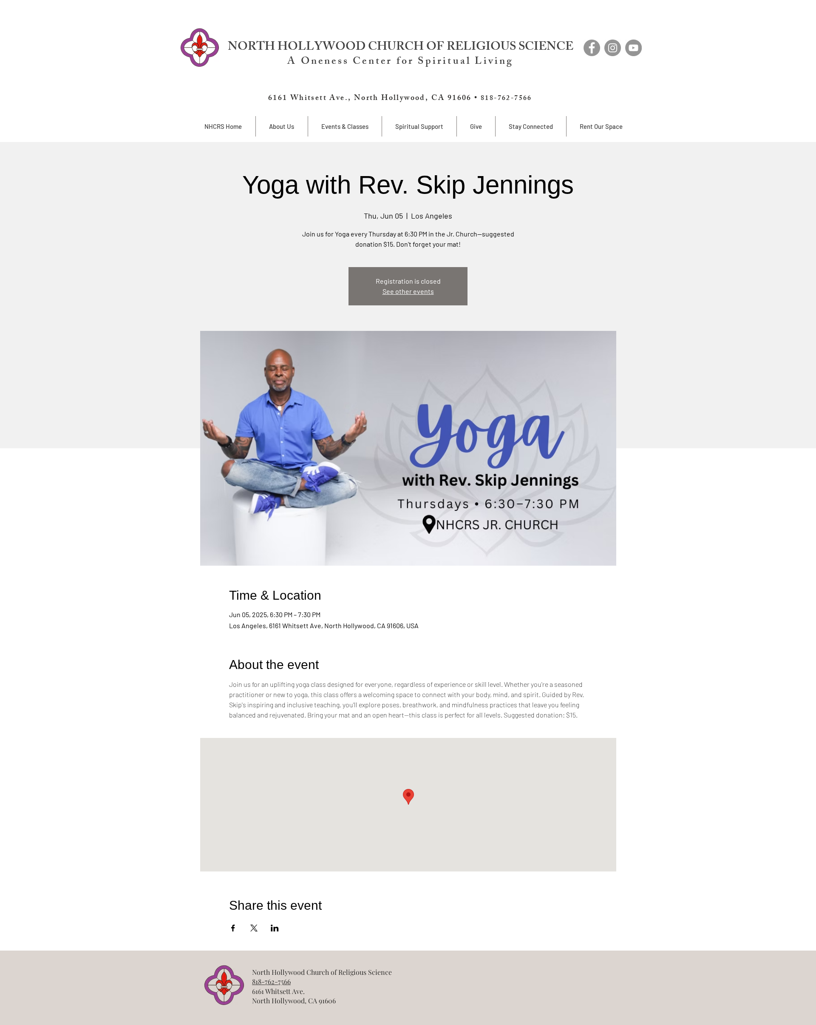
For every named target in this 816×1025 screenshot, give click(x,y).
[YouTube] (633, 48)
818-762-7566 (271, 981)
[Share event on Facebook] (233, 928)
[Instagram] (612, 48)
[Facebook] (592, 48)
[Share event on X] (254, 928)
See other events (408, 291)
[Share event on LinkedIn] (275, 928)
